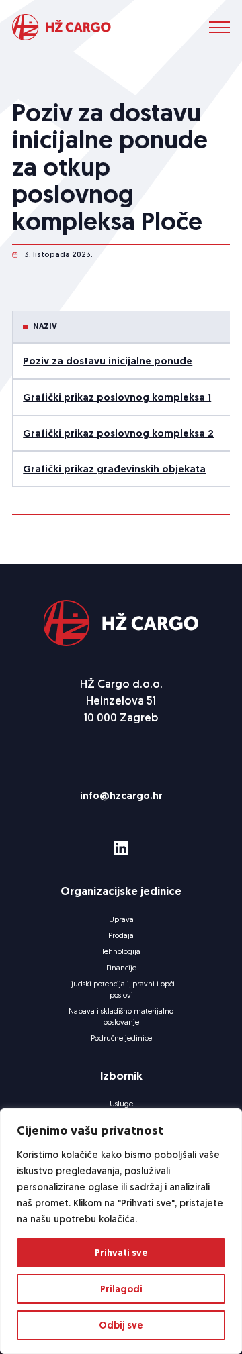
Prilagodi (121, 1289)
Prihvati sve (121, 1253)
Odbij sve (121, 1325)
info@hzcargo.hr (121, 795)
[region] (121, 1231)
